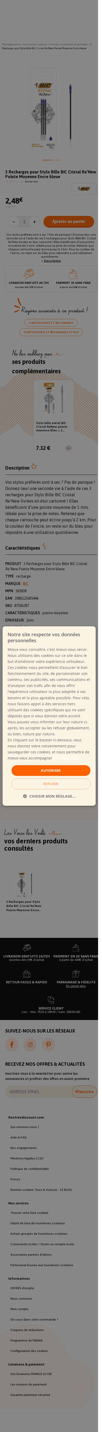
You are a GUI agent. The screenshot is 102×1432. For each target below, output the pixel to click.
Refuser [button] (51, 783)
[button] (49, 796)
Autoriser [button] (51, 770)
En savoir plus (65, 758)
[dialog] (48, 716)
